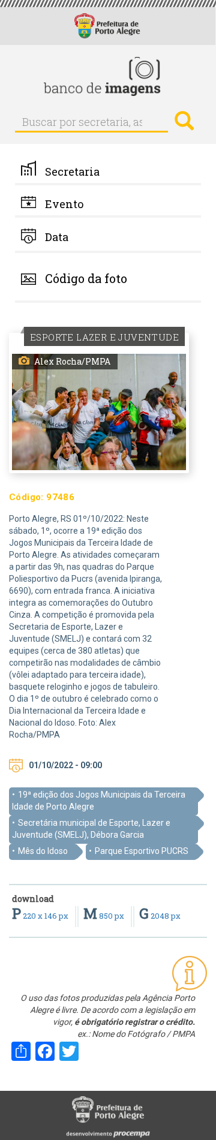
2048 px (160, 915)
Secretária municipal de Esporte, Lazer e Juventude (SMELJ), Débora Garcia (91, 829)
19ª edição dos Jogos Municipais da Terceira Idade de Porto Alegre (98, 800)
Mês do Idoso (43, 851)
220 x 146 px (41, 915)
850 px (104, 915)
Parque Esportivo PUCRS (141, 851)
